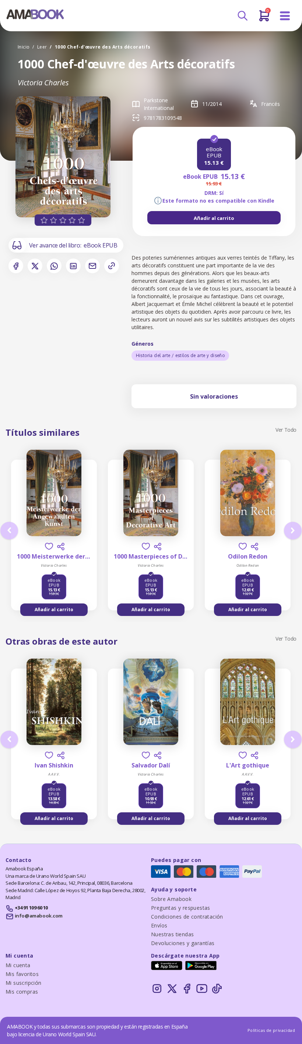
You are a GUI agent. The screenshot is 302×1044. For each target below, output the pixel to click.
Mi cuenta (18, 965)
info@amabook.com (39, 915)
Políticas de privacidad (271, 1030)
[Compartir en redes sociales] (60, 546)
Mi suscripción (24, 982)
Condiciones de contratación (187, 916)
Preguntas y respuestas (180, 907)
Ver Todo (285, 429)
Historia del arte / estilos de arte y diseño (180, 355)
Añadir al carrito (214, 218)
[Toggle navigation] (285, 16)
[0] (264, 19)
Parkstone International (159, 104)
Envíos (159, 925)
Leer (42, 47)
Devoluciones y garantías (183, 943)
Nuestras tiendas (172, 934)
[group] (214, 217)
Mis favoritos (22, 973)
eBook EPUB (100, 245)
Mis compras (22, 991)
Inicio (23, 47)
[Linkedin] (73, 266)
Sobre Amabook (171, 898)
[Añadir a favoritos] (49, 546)
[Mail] (92, 266)
